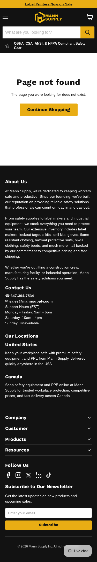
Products (15, 439)
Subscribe (48, 525)
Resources (17, 450)
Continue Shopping (48, 109)
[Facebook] (8, 475)
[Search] (87, 32)
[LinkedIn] (38, 475)
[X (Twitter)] (28, 475)
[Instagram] (18, 475)
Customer (16, 428)
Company (15, 417)
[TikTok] (49, 475)
